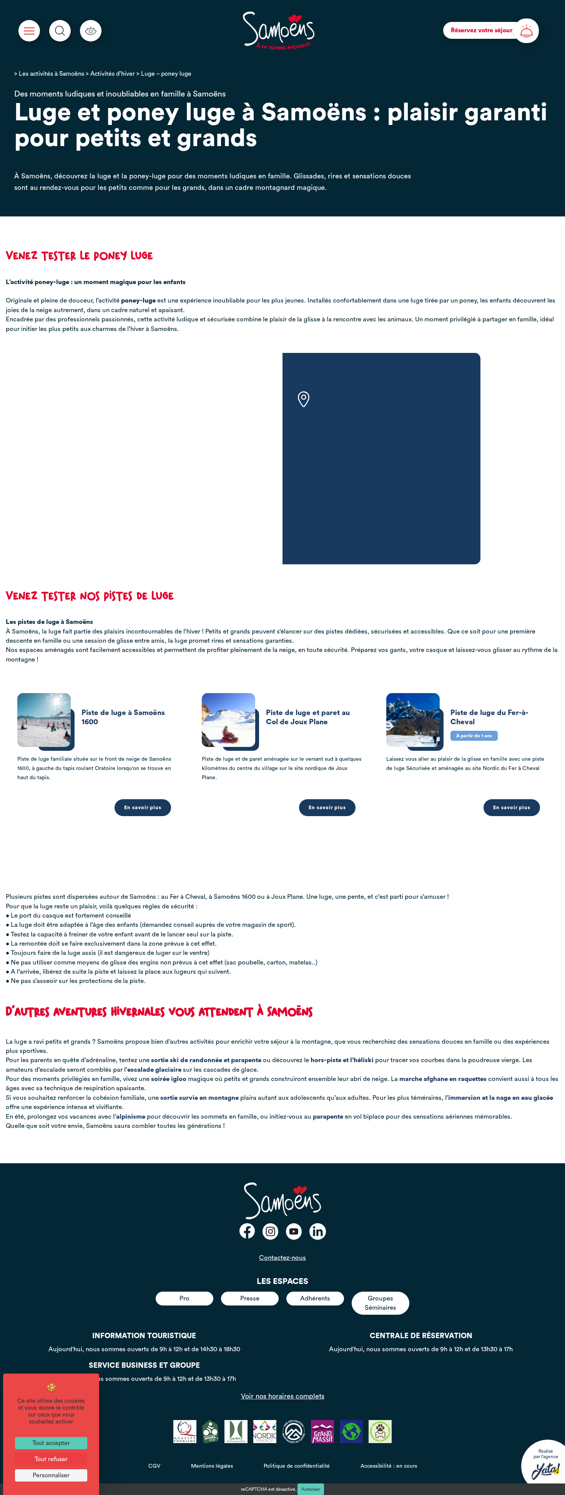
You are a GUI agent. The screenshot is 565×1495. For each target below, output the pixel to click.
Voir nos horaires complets (282, 1396)
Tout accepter (51, 1443)
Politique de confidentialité (297, 1466)
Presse (249, 1298)
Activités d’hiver (112, 74)
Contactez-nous (282, 1257)
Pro (184, 1298)
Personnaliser (51, 1475)
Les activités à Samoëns (51, 74)
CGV (154, 1466)
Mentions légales (212, 1466)
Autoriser (310, 1489)
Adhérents (315, 1298)
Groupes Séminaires (380, 1303)
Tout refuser (51, 1459)
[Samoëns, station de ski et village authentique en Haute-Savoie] (278, 30)
